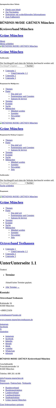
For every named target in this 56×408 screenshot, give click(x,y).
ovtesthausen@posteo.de (10, 315)
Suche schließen (7, 186)
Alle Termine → (12, 287)
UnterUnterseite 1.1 (19, 73)
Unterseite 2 (10, 75)
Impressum (4, 383)
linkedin (8, 341)
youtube (8, 348)
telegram (9, 353)
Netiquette (26, 383)
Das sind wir (16, 94)
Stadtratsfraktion (12, 397)
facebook (4, 327)
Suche (8, 106)
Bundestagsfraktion (13, 390)
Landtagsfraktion (12, 395)
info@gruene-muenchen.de (11, 378)
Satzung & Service (19, 99)
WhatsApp (10, 351)
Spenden (14, 113)
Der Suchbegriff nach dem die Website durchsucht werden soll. (27, 63)
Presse (2, 380)
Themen (9, 89)
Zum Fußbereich (12, 17)
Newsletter (15, 116)
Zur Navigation (12, 12)
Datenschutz (15, 383)
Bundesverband (12, 388)
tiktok (7, 346)
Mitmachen (10, 108)
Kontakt (8, 103)
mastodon (4, 331)
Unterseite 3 (10, 78)
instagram (4, 324)
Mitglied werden (18, 111)
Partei (7, 91)
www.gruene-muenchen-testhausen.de (16, 319)
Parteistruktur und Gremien (22, 96)
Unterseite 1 (10, 71)
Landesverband (12, 392)
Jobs (13, 118)
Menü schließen (7, 44)
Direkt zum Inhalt (13, 9)
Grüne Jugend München (15, 400)
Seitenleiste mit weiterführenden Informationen (25, 14)
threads (8, 343)
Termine (9, 101)
